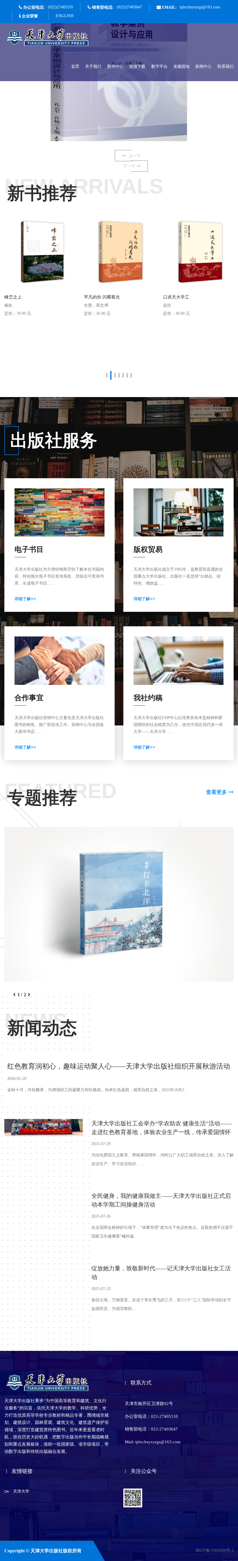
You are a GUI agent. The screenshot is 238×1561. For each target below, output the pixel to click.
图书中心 (115, 66)
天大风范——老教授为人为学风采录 (198, 297)
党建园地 (181, 66)
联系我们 (225, 66)
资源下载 (137, 66)
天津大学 (21, 1491)
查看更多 (217, 792)
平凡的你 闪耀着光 (23, 297)
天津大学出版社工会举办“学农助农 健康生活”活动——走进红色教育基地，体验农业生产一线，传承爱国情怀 (161, 1127)
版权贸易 (148, 549)
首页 (75, 66)
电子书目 (29, 549)
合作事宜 (29, 698)
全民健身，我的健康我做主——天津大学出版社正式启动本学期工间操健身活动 (161, 1200)
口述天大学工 (97, 297)
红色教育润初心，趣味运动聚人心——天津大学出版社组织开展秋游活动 (118, 1066)
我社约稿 (148, 698)
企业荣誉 (30, 16)
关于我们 (93, 66)
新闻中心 (203, 66)
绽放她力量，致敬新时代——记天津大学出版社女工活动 (161, 1272)
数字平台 (159, 66)
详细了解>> (25, 598)
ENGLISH (64, 16)
